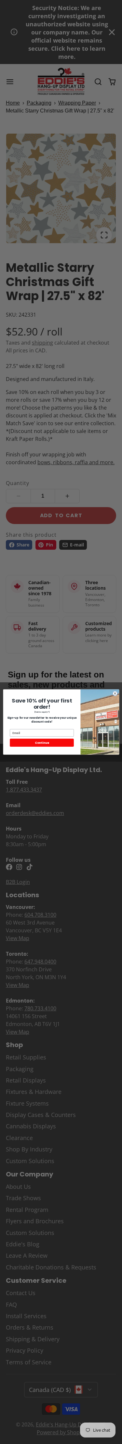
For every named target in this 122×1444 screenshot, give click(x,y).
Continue (41, 743)
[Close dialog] (115, 693)
